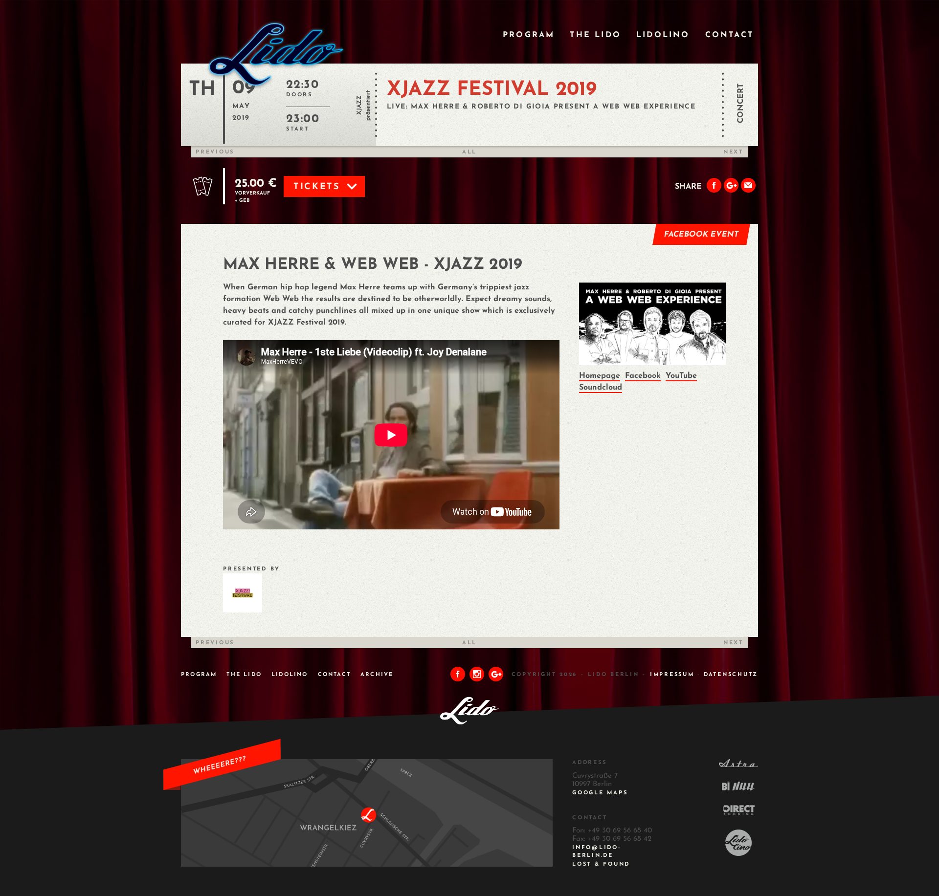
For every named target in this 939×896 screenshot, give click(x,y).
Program (529, 35)
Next (733, 152)
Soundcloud (600, 388)
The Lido (595, 35)
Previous (215, 152)
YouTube (681, 376)
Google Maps (599, 793)
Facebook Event (701, 235)
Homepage (599, 376)
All (469, 152)
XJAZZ (359, 105)
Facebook (643, 376)
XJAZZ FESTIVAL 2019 (492, 90)
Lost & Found (601, 864)
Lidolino (663, 35)
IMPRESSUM (672, 674)
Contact (729, 35)
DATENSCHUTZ (731, 674)
